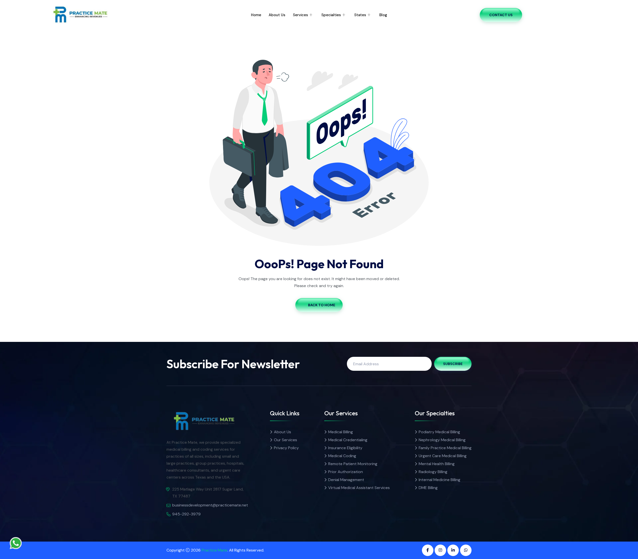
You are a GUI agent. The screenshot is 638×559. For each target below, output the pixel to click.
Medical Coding (342, 455)
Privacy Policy (286, 447)
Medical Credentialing (347, 439)
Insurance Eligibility (345, 447)
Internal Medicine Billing (439, 479)
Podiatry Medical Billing (439, 432)
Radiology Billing (433, 471)
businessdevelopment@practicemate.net (210, 505)
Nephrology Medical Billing (442, 439)
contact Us (501, 15)
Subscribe (453, 364)
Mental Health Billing (437, 463)
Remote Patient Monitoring (352, 463)
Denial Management (346, 479)
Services (300, 14)
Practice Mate (214, 550)
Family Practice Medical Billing (445, 447)
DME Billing (428, 487)
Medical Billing (340, 432)
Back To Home (321, 305)
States (360, 14)
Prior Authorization (345, 471)
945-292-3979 (186, 514)
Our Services (285, 439)
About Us (277, 14)
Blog (383, 14)
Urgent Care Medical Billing (443, 455)
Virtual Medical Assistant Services (359, 487)
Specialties (331, 14)
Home (256, 14)
